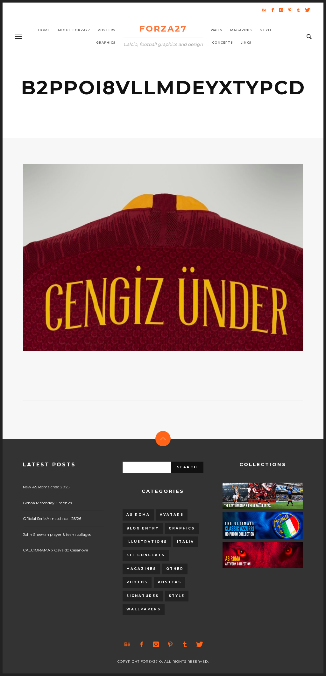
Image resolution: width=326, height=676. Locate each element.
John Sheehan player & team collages (57, 534)
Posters (169, 582)
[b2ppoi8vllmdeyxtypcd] (153, 257)
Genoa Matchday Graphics (47, 502)
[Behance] (264, 10)
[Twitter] (307, 10)
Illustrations (146, 542)
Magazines (141, 569)
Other (175, 569)
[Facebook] (272, 10)
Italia (185, 542)
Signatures (142, 596)
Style (177, 596)
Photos (137, 582)
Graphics (182, 528)
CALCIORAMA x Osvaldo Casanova (55, 550)
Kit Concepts (145, 555)
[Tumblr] (298, 10)
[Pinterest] (290, 10)
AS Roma (138, 515)
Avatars (172, 515)
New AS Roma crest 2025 (46, 487)
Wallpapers (143, 609)
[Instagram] (281, 10)
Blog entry (142, 528)
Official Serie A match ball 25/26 (52, 518)
